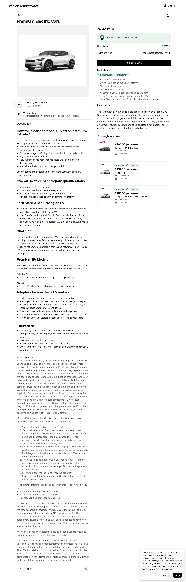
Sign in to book (134, 63)
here (170, 569)
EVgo (56, 237)
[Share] (168, 15)
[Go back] (19, 15)
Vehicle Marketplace (24, 6)
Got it (177, 575)
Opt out (166, 575)
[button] (134, 46)
